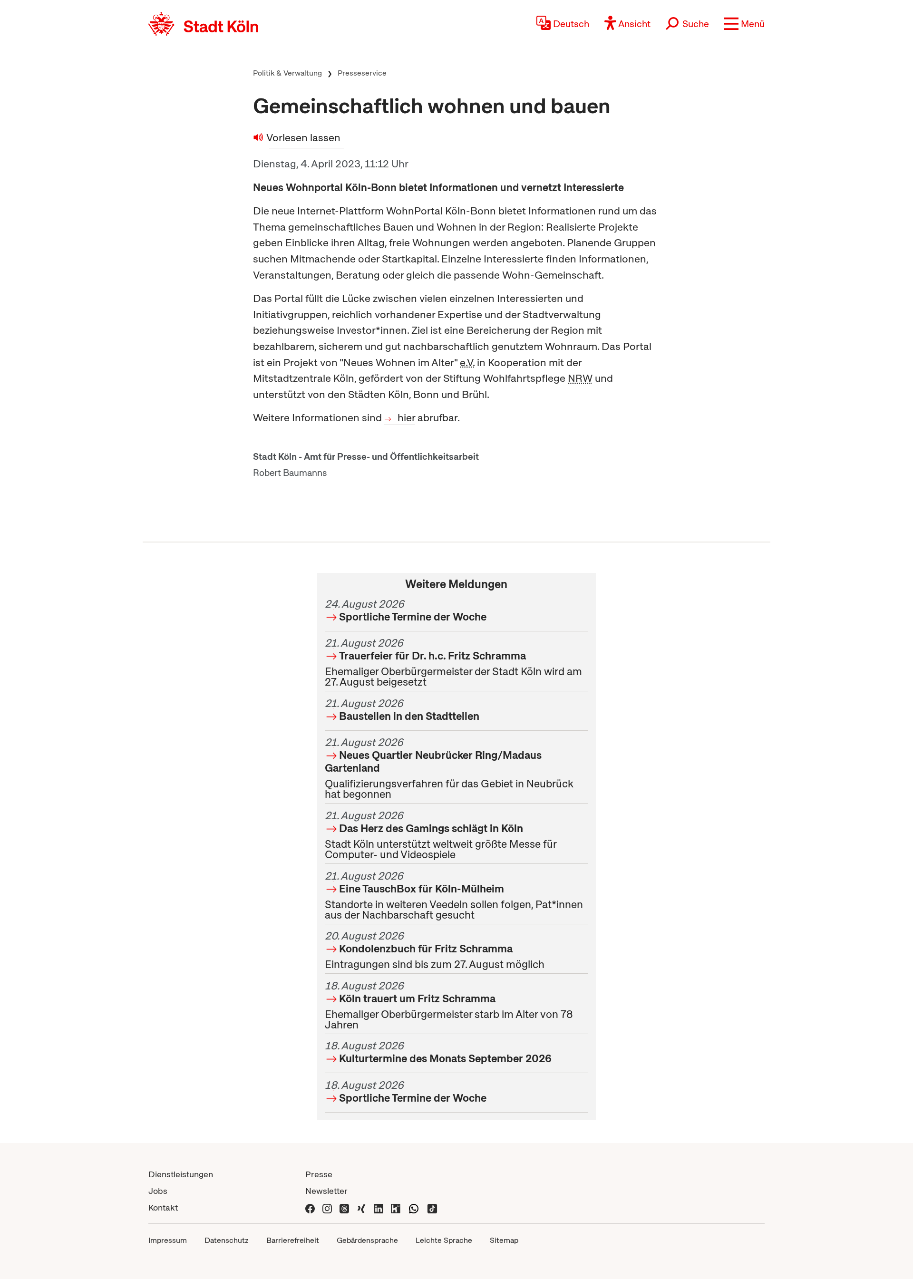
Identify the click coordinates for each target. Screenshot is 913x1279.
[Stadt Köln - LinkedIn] (378, 1207)
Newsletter (326, 1190)
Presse (318, 1174)
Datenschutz (226, 1240)
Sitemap (504, 1240)
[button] (744, 24)
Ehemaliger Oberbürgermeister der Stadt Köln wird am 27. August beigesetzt (453, 662)
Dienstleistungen (180, 1174)
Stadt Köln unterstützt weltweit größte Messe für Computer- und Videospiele (441, 835)
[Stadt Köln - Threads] (344, 1207)
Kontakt (163, 1207)
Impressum (167, 1240)
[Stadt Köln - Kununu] (395, 1207)
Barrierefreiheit (292, 1240)
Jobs (157, 1190)
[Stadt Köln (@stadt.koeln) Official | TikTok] (432, 1207)
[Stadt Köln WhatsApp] (413, 1207)
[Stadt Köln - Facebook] (310, 1207)
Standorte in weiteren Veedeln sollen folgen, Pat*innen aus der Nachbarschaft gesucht (454, 895)
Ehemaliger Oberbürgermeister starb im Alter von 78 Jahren (449, 1005)
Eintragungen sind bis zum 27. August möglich (434, 950)
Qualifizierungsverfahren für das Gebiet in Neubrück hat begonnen (449, 768)
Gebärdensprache (367, 1240)
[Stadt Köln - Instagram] (327, 1207)
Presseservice (362, 73)
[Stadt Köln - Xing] (361, 1207)
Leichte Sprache (444, 1240)
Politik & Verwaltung (287, 73)
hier (406, 418)
